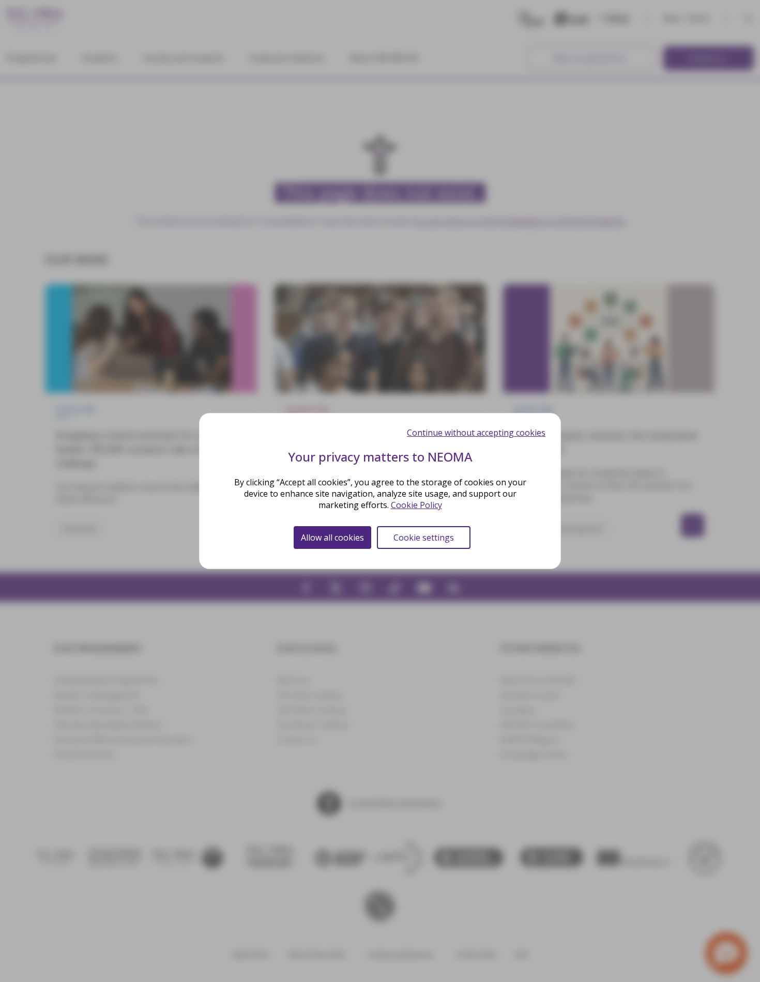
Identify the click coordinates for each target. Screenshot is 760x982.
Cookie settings (423, 537)
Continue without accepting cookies (476, 432)
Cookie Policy (416, 505)
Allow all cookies (332, 537)
